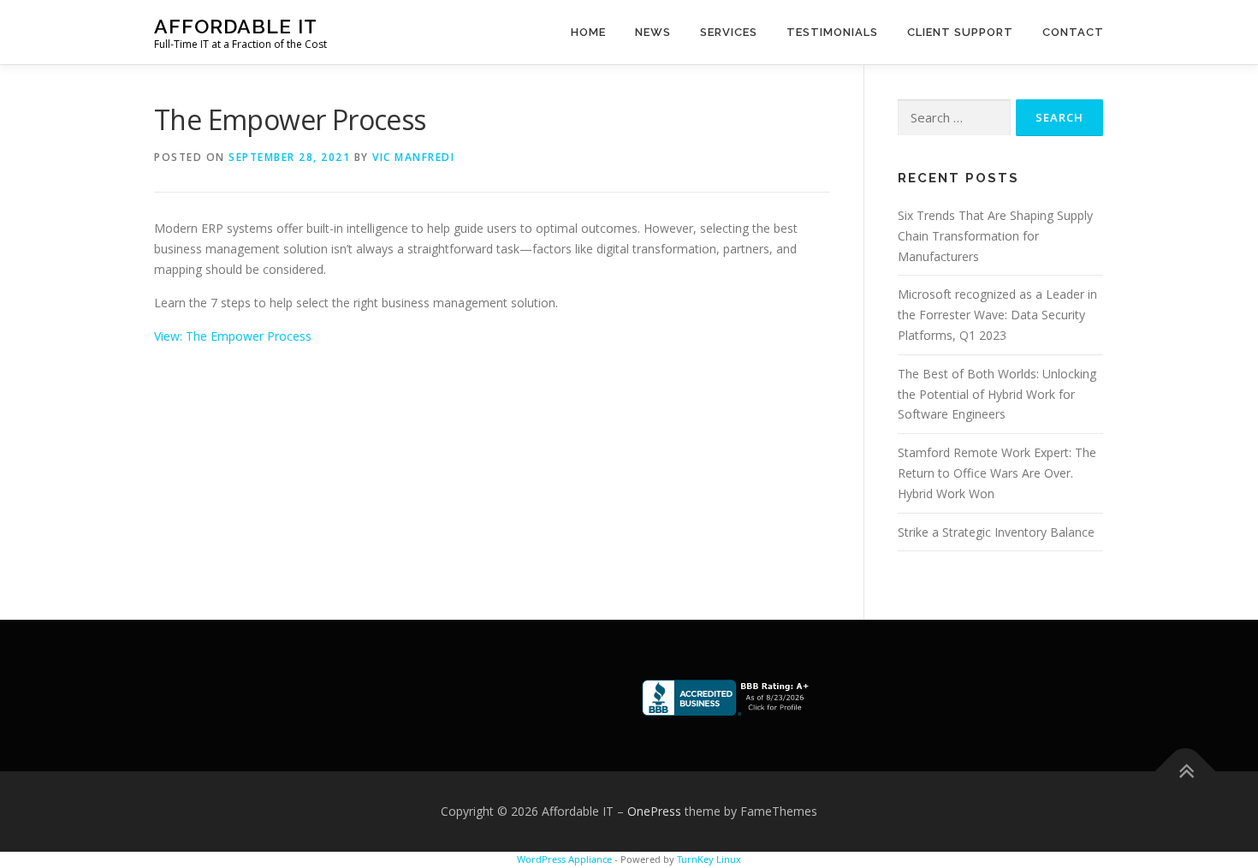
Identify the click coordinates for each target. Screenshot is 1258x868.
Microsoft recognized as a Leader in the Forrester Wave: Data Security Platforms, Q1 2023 (997, 314)
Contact (1073, 32)
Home (588, 32)
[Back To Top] (1185, 771)
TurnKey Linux (709, 859)
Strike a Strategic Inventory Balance (996, 532)
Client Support (960, 32)
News (653, 32)
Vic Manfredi (413, 157)
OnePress (654, 811)
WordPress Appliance (564, 859)
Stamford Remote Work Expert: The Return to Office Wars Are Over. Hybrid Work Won (997, 473)
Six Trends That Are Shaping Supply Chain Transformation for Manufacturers (995, 236)
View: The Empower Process (233, 336)
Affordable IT (235, 26)
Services (728, 32)
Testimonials (832, 32)
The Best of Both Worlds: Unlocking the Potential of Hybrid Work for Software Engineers (997, 394)
